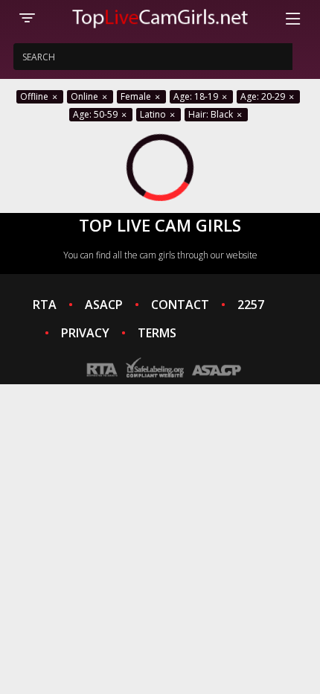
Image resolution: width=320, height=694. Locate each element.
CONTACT (180, 304)
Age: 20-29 (263, 96)
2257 (250, 304)
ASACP (104, 304)
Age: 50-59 (96, 114)
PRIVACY (85, 333)
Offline (35, 96)
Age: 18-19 (196, 96)
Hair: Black (211, 114)
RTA (45, 304)
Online (85, 96)
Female (137, 96)
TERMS (157, 333)
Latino (154, 114)
